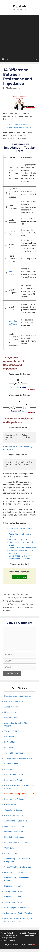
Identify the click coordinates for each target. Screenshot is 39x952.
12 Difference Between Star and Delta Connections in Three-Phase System (18, 607)
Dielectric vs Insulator (13, 832)
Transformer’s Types (13, 891)
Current (12, 231)
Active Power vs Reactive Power (18, 758)
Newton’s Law (10, 712)
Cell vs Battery (10, 804)
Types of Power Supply (14, 753)
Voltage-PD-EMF (11, 731)
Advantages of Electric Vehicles (18, 913)
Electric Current (11, 718)
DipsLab (19, 6)
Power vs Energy (11, 764)
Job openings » (19, 577)
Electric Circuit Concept (14, 837)
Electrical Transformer (13, 886)
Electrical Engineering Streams (17, 696)
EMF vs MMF (9, 742)
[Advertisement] (19, 35)
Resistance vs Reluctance (20, 127)
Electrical (11, 594)
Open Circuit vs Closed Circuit (17, 872)
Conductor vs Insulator (14, 826)
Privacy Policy (6, 933)
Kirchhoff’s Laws (11, 853)
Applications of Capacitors (16, 821)
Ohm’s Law (9, 848)
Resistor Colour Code (13, 775)
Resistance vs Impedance (15, 794)
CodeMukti (28, 945)
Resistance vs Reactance (20, 124)
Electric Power (10, 747)
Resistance (9, 769)
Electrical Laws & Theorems (16, 842)
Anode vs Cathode (12, 707)
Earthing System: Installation (16, 908)
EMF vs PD (9, 737)
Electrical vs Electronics (14, 701)
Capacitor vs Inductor (13, 815)
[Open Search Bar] (36, 59)
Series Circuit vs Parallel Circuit (22, 548)
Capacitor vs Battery (13, 810)
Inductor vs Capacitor (18, 539)
